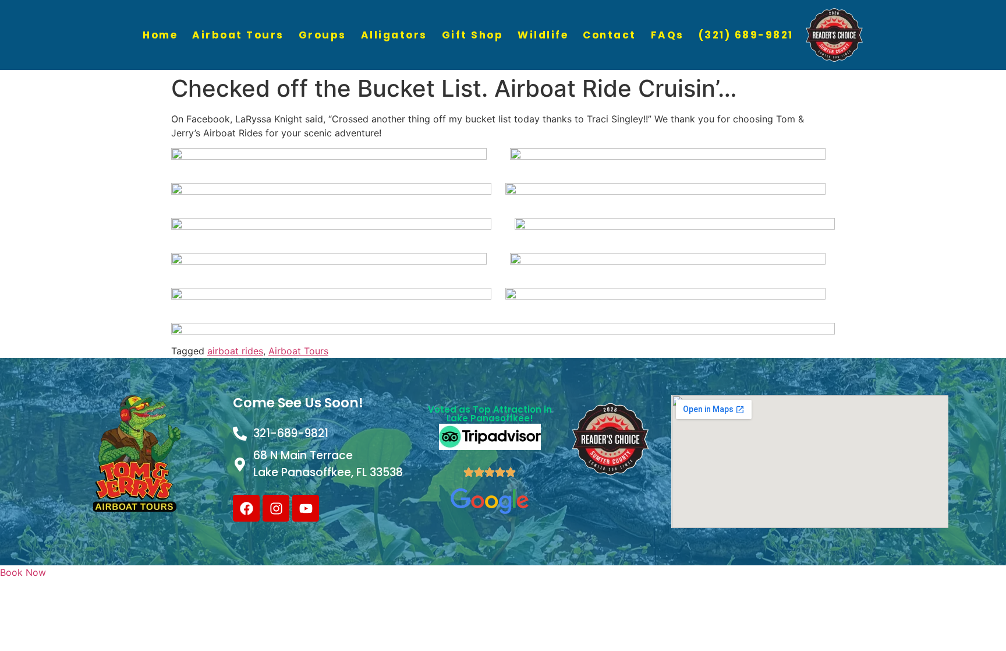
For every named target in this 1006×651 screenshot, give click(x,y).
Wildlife (543, 35)
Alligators (394, 35)
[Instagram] (276, 508)
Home (160, 35)
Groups (322, 35)
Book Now (23, 572)
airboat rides (235, 351)
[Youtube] (305, 508)
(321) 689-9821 (746, 35)
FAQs (667, 35)
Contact (609, 35)
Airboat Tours (238, 35)
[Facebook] (246, 508)
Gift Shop (473, 35)
